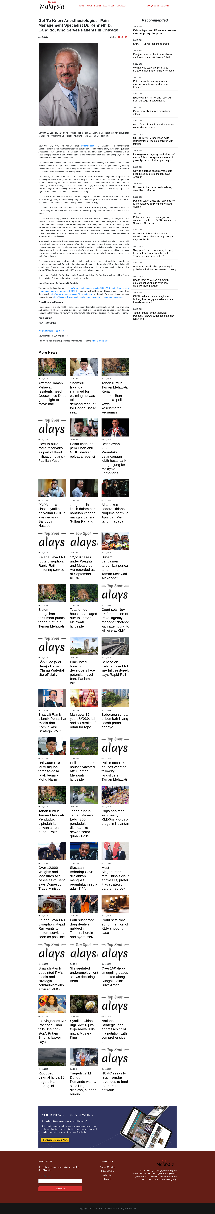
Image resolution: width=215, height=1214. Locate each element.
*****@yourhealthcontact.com (51, 331)
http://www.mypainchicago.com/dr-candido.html (71, 294)
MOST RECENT (93, 6)
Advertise (107, 1175)
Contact (107, 1179)
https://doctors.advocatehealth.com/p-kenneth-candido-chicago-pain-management (89, 297)
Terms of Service (107, 1167)
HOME (81, 6)
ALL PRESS (109, 6)
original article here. (100, 341)
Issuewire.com (87, 146)
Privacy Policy (107, 1171)
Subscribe (60, 1189)
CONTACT (121, 6)
